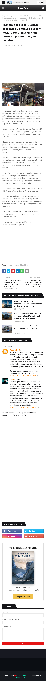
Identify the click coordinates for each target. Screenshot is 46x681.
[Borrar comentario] (38, 376)
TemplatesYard (24, 675)
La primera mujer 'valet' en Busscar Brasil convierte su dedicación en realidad (28, 328)
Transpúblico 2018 (21, 16)
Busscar (10, 265)
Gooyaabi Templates (23, 677)
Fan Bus (23, 8)
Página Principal (7, 16)
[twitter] (34, 531)
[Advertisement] (23, 65)
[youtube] (34, 536)
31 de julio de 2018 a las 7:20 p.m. (23, 376)
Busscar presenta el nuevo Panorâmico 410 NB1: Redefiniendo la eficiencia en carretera (28, 303)
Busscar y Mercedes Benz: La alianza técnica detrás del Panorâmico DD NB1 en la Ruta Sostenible (28, 315)
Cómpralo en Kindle (23, 596)
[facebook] (12, 531)
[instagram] (12, 536)
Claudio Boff (15, 350)
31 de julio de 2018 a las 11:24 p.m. (24, 407)
